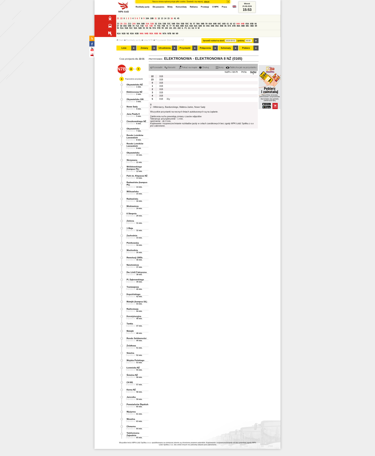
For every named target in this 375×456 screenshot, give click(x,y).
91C (131, 28)
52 (156, 24)
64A (238, 24)
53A (159, 24)
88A (238, 26)
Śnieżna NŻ (132, 375)
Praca (224, 7)
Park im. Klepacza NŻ (137, 176)
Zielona (130, 221)
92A (135, 28)
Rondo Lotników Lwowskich (135, 136)
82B (200, 26)
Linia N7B (148, 40)
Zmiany (144, 48)
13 (162, 18)
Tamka (130, 323)
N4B (146, 33)
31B (161, 76)
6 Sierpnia (132, 213)
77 (170, 26)
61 (228, 24)
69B (129, 26)
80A (177, 26)
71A (137, 26)
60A (210, 24)
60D (224, 24)
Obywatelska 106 (135, 99)
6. (182, 28)
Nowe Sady (132, 106)
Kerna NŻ (131, 389)
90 (118, 28)
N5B (156, 33)
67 (118, 26)
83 (204, 26)
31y (168, 99)
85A (217, 26)
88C (247, 26)
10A (147, 18)
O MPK (215, 7)
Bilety (170, 7)
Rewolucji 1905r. (135, 257)
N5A (151, 33)
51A (147, 24)
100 (166, 28)
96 (150, 28)
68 (121, 26)
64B (242, 24)
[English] (234, 7)
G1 (189, 28)
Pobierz (246, 48)
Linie (123, 48)
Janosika (131, 397)
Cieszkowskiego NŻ (136, 121)
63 (234, 24)
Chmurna (131, 426)
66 (256, 24)
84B (212, 26)
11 (156, 18)
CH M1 (130, 382)
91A (121, 28)
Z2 (121, 18)
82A (195, 26)
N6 (160, 33)
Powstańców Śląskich (137, 404)
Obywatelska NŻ (135, 84)
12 (159, 18)
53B (164, 24)
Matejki (130, 331)
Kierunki (171, 67)
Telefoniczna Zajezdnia (133, 434)
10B (152, 18)
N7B (169, 33)
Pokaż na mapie (189, 67)
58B (202, 24)
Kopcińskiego (133, 294)
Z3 (118, 24)
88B (243, 26)
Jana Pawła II (133, 114)
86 (225, 26)
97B (158, 28)
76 (167, 26)
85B (221, 26)
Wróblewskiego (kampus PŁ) (134, 167)
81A (186, 26)
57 (194, 24)
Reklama (194, 7)
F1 (186, 28)
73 (155, 26)
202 (179, 28)
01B (161, 99)
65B (251, 24)
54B (173, 24)
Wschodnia (132, 250)
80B (182, 26)
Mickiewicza (133, 206)
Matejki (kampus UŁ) (137, 301)
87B (234, 26)
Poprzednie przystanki (134, 79)
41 (175, 18)
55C (187, 24)
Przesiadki (157, 67)
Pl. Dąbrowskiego (135, 279)
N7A (164, 33)
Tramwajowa (133, 287)
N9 (177, 33)
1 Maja (130, 228)
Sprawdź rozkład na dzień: (214, 41)
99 (163, 28)
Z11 (125, 24)
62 (231, 24)
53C (169, 24)
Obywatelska (133, 128)
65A (247, 24)
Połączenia (205, 48)
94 (147, 28)
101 (170, 28)
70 (133, 26)
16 (172, 18)
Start (121, 40)
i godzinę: (241, 41)
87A (229, 26)
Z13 (129, 24)
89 (256, 26)
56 (191, 24)
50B (143, 24)
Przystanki (185, 48)
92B (140, 28)
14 (165, 18)
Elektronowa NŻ (134, 92)
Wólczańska (133, 191)
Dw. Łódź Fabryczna (137, 272)
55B (182, 24)
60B (215, 24)
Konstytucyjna (134, 316)
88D (252, 26)
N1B (123, 33)
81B (191, 26)
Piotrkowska (133, 243)
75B (163, 26)
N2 (128, 33)
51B (152, 24)
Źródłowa (131, 345)
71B (142, 26)
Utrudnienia (165, 48)
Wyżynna (131, 411)
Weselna (131, 419)
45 (178, 18)
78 (174, 26)
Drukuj (205, 67)
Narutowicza (133, 265)
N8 (173, 33)
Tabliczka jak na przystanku (243, 67)
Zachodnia (132, 235)
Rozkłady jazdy (133, 40)
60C (219, 24)
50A (138, 24)
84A (208, 26)
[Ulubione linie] (130, 69)
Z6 (121, 24)
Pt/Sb (244, 72)
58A (198, 24)
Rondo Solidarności (136, 338)
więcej (206, 1)
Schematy (226, 48)
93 (144, 28)
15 (168, 18)
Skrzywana (132, 160)
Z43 (133, 24)
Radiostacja (132, 309)
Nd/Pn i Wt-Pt (231, 72)
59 (206, 24)
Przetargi (205, 7)
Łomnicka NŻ (133, 367)
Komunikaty (181, 7)
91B (126, 28)
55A (178, 24)
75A (158, 26)
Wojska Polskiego (135, 360)
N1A (119, 33)
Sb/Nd (253, 72)
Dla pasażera (158, 7)
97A (154, 28)
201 (174, 28)
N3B (137, 33)
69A (125, 26)
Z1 (118, 18)
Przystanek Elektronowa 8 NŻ (169, 40)
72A (146, 26)
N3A (132, 33)
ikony (221, 67)
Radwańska (132, 199)
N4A (141, 33)
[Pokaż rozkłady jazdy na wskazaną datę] (256, 40)
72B (151, 26)
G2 (193, 28)
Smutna (130, 353)
